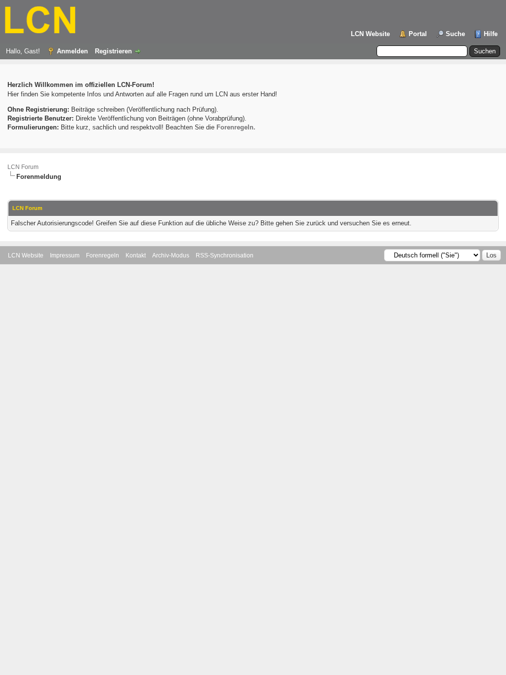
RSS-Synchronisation (224, 255)
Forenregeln (102, 255)
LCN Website (370, 34)
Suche (455, 34)
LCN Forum (23, 167)
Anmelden (72, 51)
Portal (418, 34)
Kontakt (136, 255)
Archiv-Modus (170, 255)
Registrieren (113, 51)
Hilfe (491, 34)
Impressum (65, 255)
